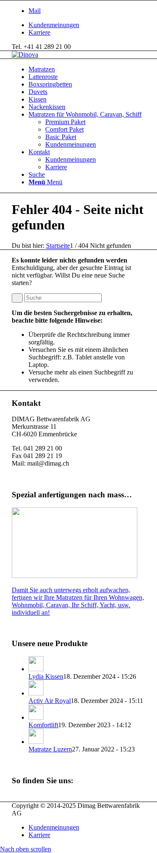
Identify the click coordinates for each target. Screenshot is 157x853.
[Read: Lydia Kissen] (36, 668)
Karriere (39, 32)
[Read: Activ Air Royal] (36, 693)
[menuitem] (86, 25)
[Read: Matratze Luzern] (36, 741)
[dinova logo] (25, 54)
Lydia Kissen (45, 676)
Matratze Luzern (50, 749)
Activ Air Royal (49, 700)
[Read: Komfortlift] (36, 717)
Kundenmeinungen (53, 24)
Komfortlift (43, 724)
